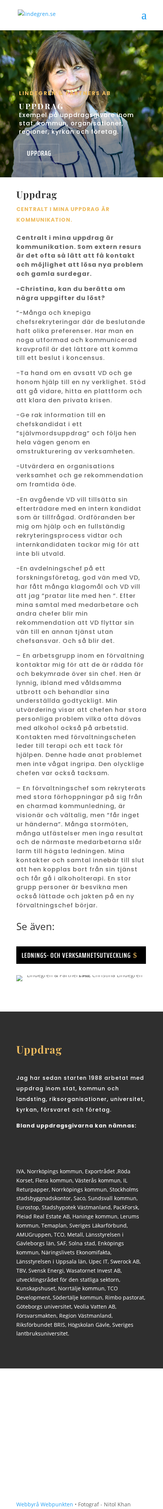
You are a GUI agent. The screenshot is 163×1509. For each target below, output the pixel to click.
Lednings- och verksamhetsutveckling (76, 955)
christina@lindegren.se (81, 1461)
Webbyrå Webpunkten (44, 1504)
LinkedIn (45, 1466)
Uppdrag (39, 153)
